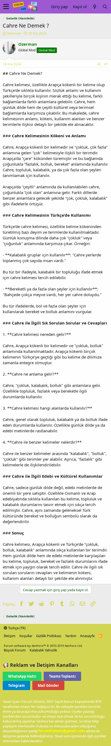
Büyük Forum (15, 650)
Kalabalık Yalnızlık (43, 650)
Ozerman (13, 33)
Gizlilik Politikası (48, 635)
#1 (106, 64)
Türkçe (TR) (16, 627)
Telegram (16, 685)
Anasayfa (87, 635)
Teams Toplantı (62, 676)
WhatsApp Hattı (22, 676)
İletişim (9, 635)
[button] (6, 7)
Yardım (70, 635)
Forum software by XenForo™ (43, 646)
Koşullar (25, 635)
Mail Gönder (48, 685)
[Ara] (105, 7)
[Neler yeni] (94, 7)
